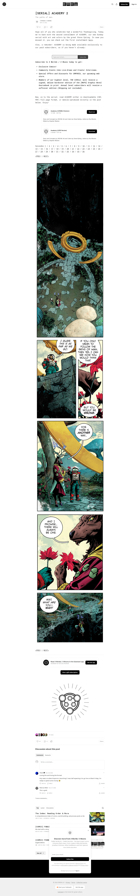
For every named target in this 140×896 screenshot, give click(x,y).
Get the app (91, 662)
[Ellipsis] (103, 772)
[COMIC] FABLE (42, 826)
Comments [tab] (39, 755)
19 (63, 149)
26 (99, 149)
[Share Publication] (116, 4)
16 (47, 149)
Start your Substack (65, 887)
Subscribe (124, 4)
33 (68, 151)
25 (94, 149)
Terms (73, 882)
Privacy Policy (84, 865)
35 (78, 151)
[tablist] (43, 755)
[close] (88, 830)
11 (89, 146)
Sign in (134, 4)
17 (52, 149)
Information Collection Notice (69, 865)
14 (36, 149)
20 (68, 149)
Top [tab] (37, 808)
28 (42, 151)
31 (57, 151)
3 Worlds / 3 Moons (46, 20)
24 (89, 149)
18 (57, 149)
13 (99, 146)
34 (73, 151)
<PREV (37, 156)
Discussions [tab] (50, 808)
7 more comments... (41, 798)
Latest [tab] (42, 808)
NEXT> (46, 156)
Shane (42, 773)
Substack (60, 892)
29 (47, 151)
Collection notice (81, 882)
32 (63, 151)
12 (94, 146)
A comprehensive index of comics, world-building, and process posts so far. (60, 816)
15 (42, 149)
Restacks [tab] (48, 755)
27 (36, 151)
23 (83, 149)
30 (52, 151)
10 (83, 146)
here (90, 40)
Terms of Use (79, 863)
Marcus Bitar (44, 788)
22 (78, 149)
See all (39, 853)
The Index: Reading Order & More (52, 813)
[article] (70, 817)
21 (73, 149)
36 (83, 151)
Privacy (68, 882)
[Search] (112, 4)
